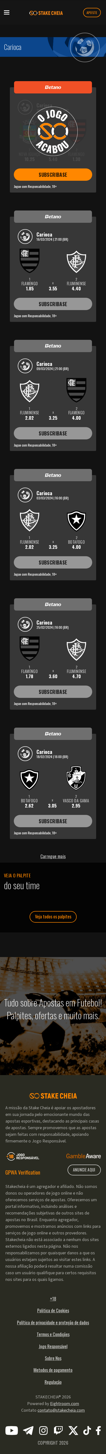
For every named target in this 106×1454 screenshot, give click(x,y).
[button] (6, 12)
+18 (53, 1298)
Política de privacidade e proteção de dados (53, 1322)
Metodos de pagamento (53, 1370)
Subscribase (53, 174)
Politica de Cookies (53, 1310)
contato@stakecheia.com (61, 1410)
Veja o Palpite (17, 875)
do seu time (22, 885)
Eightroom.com (64, 1404)
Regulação (53, 1382)
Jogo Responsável (53, 1346)
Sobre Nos (53, 1358)
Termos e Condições (53, 1334)
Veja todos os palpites (53, 916)
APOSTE (92, 12)
